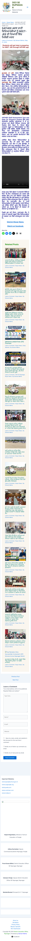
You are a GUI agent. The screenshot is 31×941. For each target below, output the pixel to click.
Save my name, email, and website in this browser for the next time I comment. (15, 740)
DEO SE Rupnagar (20, 374)
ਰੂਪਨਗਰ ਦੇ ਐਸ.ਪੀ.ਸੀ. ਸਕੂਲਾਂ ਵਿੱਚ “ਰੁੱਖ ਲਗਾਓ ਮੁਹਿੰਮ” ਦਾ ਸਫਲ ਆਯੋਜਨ (15, 660)
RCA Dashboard (15, 928)
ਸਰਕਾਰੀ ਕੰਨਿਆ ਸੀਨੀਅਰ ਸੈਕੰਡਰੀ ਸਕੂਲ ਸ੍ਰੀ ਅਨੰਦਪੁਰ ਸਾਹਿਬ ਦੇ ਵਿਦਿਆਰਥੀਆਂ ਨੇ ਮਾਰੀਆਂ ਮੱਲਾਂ (15, 261)
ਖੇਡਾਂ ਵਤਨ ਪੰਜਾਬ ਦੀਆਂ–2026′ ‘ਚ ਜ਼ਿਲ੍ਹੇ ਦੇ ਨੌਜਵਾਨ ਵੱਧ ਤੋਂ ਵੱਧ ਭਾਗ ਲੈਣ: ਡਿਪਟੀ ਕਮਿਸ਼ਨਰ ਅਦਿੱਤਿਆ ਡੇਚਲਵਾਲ (15, 565)
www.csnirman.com (8, 790)
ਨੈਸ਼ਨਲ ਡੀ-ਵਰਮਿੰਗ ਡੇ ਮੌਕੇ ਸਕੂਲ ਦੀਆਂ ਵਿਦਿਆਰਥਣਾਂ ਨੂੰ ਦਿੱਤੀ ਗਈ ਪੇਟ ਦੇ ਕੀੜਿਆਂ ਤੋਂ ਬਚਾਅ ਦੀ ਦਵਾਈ (15, 590)
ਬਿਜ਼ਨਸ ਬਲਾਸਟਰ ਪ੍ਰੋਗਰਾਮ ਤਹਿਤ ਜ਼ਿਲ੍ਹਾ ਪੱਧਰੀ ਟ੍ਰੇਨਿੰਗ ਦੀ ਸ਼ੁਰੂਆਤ (15, 641)
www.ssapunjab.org (8, 784)
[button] (27, 902)
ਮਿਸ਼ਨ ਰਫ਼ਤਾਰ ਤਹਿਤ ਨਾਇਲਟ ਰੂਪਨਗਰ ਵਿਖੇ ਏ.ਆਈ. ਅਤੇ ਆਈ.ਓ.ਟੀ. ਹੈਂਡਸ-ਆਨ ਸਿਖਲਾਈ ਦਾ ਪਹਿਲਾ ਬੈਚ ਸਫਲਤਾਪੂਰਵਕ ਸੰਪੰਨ (15, 426)
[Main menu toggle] (27, 7)
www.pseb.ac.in (6, 787)
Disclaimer (16, 922)
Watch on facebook (15, 226)
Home (3, 22)
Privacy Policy (16, 924)
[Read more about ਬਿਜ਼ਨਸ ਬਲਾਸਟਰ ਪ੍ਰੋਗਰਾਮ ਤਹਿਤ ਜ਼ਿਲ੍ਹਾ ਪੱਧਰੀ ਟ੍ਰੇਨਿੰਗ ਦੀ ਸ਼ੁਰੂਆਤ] (15, 634)
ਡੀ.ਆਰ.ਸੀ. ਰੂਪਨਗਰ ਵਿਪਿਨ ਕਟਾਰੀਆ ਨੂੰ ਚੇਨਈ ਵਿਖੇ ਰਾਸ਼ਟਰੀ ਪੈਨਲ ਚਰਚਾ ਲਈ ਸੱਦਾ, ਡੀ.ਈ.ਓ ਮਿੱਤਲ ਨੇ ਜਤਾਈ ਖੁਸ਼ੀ (14, 370)
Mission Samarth (15, 926)
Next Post (15, 680)
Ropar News (10, 22)
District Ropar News (15, 222)
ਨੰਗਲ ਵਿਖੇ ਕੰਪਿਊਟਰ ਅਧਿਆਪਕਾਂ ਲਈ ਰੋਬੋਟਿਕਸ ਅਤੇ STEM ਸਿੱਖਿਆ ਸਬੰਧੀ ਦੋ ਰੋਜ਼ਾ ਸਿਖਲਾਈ (15, 536)
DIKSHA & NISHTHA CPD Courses (14, 342)
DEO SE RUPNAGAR (17, 5)
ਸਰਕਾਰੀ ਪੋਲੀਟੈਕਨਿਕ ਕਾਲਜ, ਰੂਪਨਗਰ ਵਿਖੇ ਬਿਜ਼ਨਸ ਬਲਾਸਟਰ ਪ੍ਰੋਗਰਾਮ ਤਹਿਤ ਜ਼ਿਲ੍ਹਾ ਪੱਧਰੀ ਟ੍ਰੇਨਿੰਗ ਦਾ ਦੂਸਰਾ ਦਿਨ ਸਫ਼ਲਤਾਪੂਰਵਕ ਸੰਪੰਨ (14, 618)
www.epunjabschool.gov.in (10, 782)
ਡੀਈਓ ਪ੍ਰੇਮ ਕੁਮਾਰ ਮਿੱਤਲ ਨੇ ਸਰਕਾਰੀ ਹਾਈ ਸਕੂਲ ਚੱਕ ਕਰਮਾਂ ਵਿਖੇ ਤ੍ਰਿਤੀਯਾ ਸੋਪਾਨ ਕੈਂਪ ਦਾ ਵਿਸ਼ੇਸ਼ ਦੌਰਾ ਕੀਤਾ (15, 291)
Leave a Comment (7, 40)
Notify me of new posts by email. (14, 753)
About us (15, 920)
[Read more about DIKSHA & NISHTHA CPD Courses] (15, 332)
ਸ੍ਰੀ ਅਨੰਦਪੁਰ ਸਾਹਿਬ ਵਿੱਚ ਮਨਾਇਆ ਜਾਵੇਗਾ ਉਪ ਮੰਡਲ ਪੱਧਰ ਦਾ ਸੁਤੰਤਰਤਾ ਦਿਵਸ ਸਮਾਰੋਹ (14, 452)
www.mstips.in (6, 793)
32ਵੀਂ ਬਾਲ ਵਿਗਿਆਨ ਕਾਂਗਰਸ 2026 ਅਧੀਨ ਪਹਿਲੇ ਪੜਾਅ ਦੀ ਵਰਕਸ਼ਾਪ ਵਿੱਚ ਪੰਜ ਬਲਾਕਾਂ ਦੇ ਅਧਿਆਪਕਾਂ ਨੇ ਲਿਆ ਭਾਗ (14, 315)
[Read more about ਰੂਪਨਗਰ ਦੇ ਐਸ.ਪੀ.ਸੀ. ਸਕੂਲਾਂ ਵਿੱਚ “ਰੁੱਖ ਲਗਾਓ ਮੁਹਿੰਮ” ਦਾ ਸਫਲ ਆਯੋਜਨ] (15, 654)
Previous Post (16, 676)
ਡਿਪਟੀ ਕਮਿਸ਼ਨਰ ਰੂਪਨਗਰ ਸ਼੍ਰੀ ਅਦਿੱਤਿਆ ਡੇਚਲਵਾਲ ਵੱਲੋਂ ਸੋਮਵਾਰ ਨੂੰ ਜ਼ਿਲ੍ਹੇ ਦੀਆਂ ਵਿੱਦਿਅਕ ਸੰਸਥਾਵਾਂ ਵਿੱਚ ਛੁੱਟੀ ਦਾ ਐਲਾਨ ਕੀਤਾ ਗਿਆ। (15, 399)
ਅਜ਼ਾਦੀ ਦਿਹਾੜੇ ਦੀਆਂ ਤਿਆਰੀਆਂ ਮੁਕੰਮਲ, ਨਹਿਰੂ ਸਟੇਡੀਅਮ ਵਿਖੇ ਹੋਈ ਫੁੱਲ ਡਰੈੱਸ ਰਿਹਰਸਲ (15, 479)
